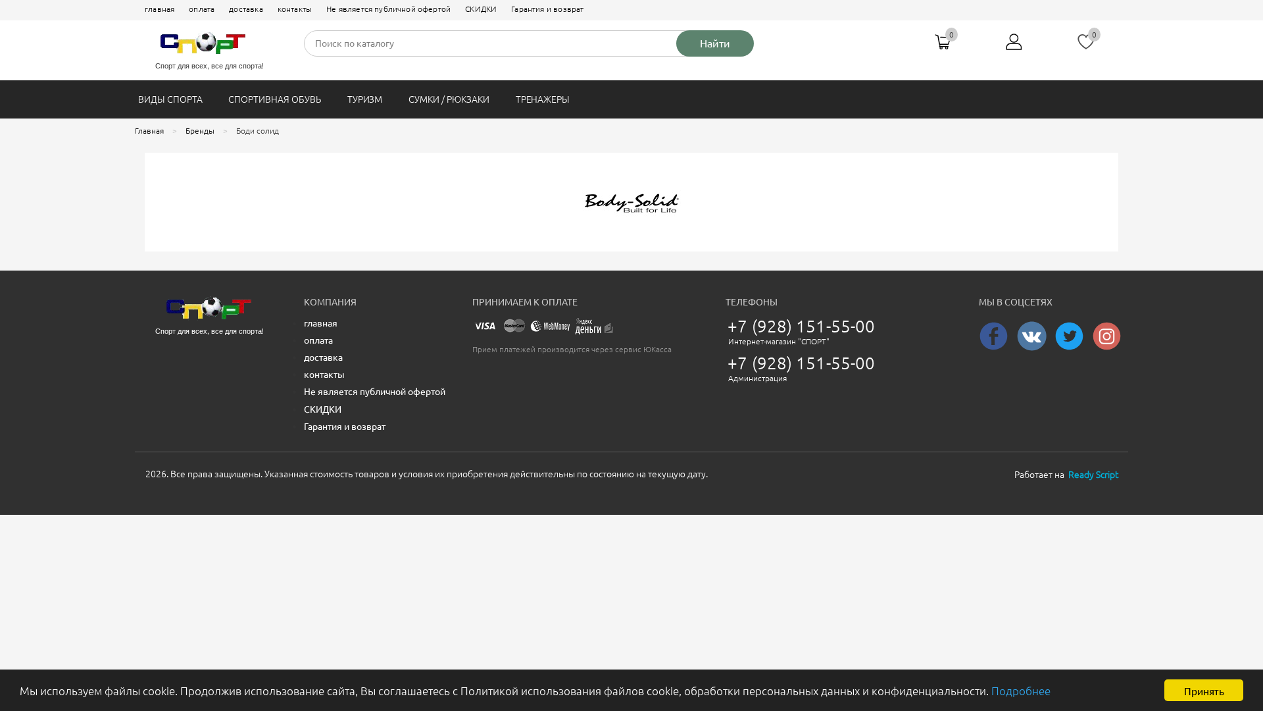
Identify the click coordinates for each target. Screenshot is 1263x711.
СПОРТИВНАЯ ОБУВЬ (274, 99)
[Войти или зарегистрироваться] (1014, 46)
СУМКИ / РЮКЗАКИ (449, 99)
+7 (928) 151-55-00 (801, 326)
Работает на (1066, 474)
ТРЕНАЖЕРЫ (543, 99)
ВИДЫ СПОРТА (170, 99)
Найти (715, 43)
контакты (295, 9)
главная (159, 9)
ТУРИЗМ (365, 99)
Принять (1204, 690)
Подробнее (1021, 691)
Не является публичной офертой (388, 9)
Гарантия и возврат (547, 9)
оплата (201, 9)
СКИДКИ (481, 9)
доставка (245, 9)
